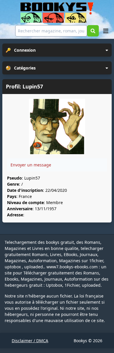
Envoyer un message (31, 165)
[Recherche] (93, 30)
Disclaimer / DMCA (30, 340)
